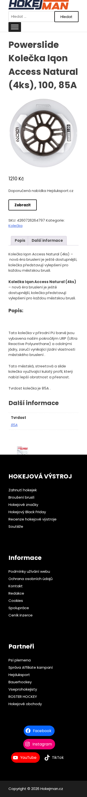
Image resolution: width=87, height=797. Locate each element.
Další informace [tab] (47, 240)
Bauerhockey (20, 681)
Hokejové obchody (25, 703)
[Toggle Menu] (15, 27)
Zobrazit (22, 205)
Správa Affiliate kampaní (30, 667)
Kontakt (15, 586)
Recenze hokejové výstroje (32, 519)
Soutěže (15, 526)
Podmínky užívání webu (29, 571)
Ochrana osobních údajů (30, 578)
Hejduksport (19, 674)
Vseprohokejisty (22, 689)
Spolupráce (18, 607)
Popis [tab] (20, 240)
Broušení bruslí (21, 497)
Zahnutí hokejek (22, 490)
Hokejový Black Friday (27, 511)
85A (14, 424)
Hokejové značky (23, 504)
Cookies (15, 600)
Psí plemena (19, 660)
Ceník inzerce (20, 615)
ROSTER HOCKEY (22, 696)
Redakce (16, 593)
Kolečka (15, 225)
